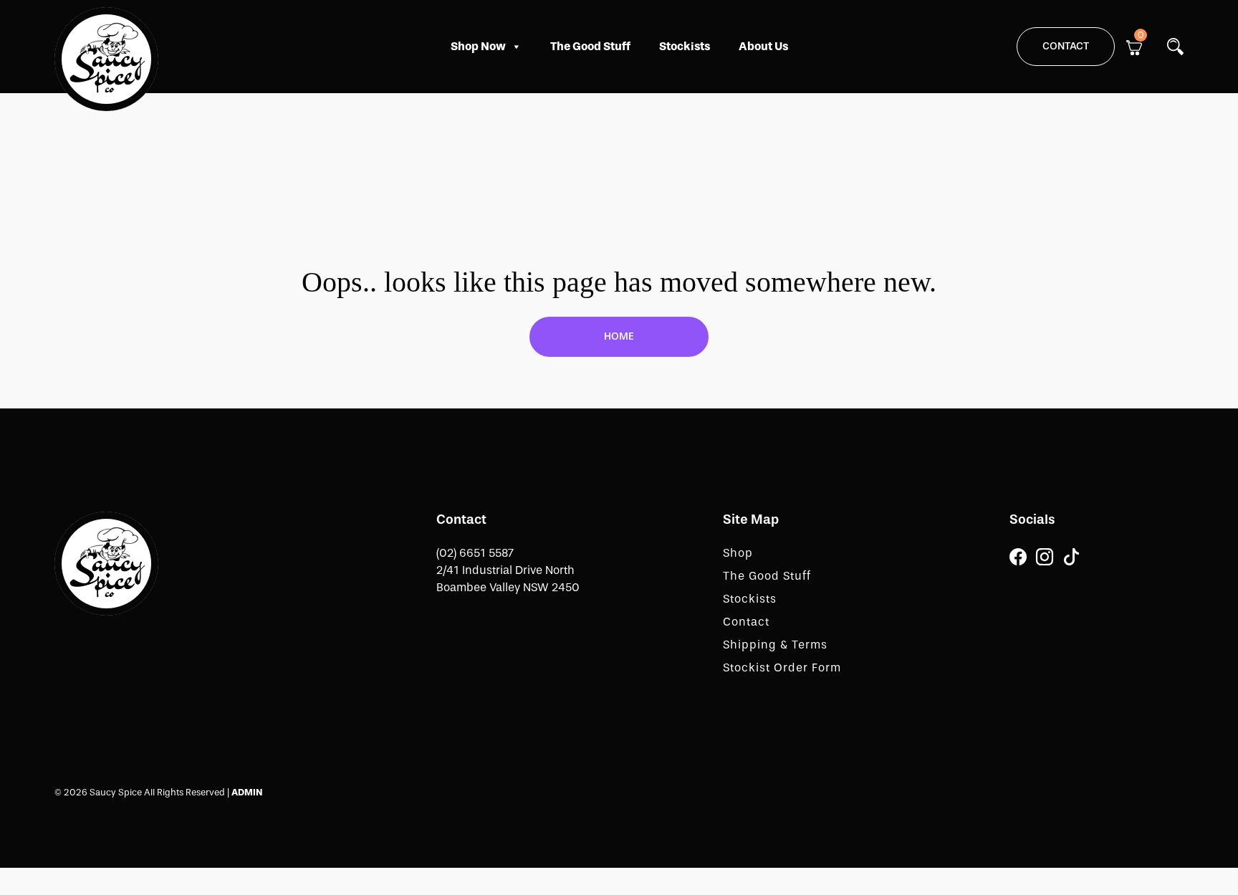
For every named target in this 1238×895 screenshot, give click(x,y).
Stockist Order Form (782, 667)
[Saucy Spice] (106, 562)
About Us (763, 46)
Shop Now (478, 46)
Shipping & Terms (775, 644)
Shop (738, 553)
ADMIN (246, 792)
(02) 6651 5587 (475, 553)
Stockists (684, 46)
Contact (1065, 46)
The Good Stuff (590, 46)
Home (619, 336)
